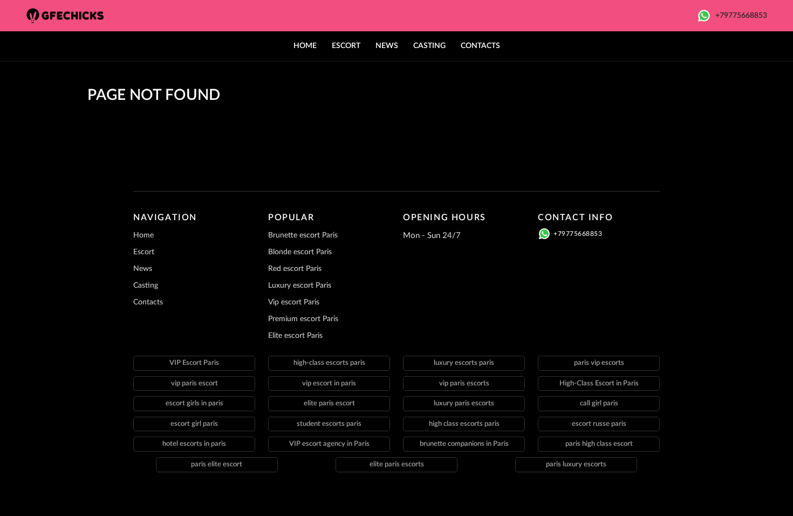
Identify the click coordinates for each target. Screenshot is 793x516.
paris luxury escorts (576, 464)
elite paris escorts (397, 464)
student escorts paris (329, 423)
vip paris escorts (464, 383)
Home (305, 46)
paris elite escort (216, 464)
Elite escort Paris (295, 336)
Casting (429, 46)
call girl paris (599, 403)
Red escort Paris (295, 269)
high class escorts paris (464, 423)
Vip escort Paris (293, 302)
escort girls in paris (194, 403)
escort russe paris (599, 423)
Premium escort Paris (303, 319)
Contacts (480, 46)
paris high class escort (599, 443)
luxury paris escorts (464, 403)
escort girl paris (194, 423)
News (386, 46)
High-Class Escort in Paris (599, 383)
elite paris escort (329, 403)
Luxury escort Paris (299, 285)
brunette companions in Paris (464, 443)
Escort (346, 46)
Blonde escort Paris (300, 252)
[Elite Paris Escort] (70, 15)
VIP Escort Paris (194, 362)
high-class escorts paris (329, 362)
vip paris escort (194, 383)
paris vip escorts (599, 362)
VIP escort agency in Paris (329, 443)
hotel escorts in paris (194, 443)
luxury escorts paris (464, 362)
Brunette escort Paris (303, 235)
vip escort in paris (329, 383)
